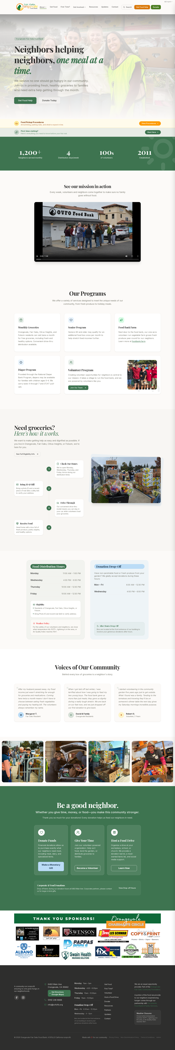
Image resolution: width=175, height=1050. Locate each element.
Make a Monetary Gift (51, 866)
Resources (93, 7)
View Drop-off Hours (127, 888)
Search (129, 7)
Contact (115, 7)
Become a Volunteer (87, 868)
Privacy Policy (114, 1037)
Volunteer (108, 993)
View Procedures (149, 123)
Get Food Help (142, 7)
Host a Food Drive (111, 997)
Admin (158, 1037)
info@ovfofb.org (55, 1004)
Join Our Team (76, 388)
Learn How (124, 868)
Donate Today (49, 100)
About (42, 7)
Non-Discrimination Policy (130, 1037)
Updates (104, 7)
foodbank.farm (138, 341)
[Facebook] (16, 997)
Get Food (53, 7)
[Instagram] (23, 997)
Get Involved (78, 7)
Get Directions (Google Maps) (58, 993)
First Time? (65, 7)
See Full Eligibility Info (25, 454)
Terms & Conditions (148, 1037)
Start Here (151, 132)
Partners (107, 1010)
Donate (156, 7)
